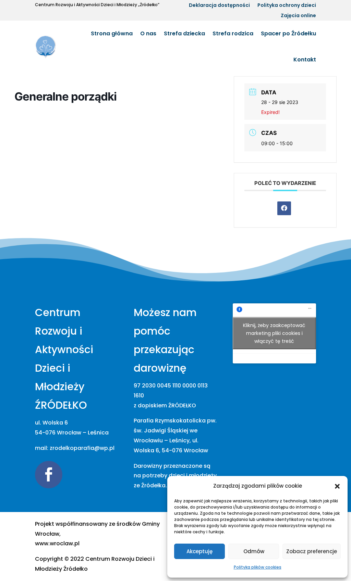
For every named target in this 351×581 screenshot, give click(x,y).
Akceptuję (199, 551)
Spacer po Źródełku (288, 33)
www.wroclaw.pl (57, 543)
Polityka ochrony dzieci (286, 6)
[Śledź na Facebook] (48, 474)
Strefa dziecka (184, 33)
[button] (337, 486)
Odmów (253, 551)
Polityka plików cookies (257, 567)
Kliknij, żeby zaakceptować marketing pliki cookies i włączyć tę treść (274, 333)
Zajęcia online (298, 16)
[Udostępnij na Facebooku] (284, 208)
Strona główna (112, 33)
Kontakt (304, 59)
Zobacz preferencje (311, 551)
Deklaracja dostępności (219, 6)
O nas (148, 33)
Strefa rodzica (233, 33)
